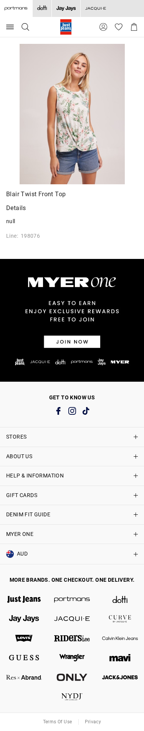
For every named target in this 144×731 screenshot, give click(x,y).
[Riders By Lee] (72, 638)
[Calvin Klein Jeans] (120, 638)
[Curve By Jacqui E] (120, 619)
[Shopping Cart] (134, 27)
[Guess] (24, 657)
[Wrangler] (72, 657)
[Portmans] (72, 599)
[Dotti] (120, 599)
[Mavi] (120, 657)
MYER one (19, 534)
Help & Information (35, 475)
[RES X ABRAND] (24, 677)
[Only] (72, 677)
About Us (19, 456)
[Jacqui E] (95, 8)
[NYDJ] (72, 697)
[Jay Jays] (65, 8)
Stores (16, 437)
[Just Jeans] (24, 599)
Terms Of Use (57, 721)
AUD (22, 554)
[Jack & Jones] (120, 677)
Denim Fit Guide (28, 514)
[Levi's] (24, 638)
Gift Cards (21, 495)
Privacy (93, 721)
